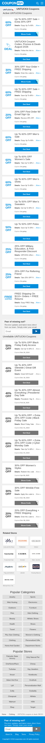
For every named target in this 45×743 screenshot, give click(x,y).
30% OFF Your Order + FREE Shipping (27, 68)
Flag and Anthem (9, 573)
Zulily (12, 691)
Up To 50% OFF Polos (27, 224)
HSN (33, 702)
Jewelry (12, 597)
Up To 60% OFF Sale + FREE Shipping (27, 90)
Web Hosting (12, 602)
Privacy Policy (34, 734)
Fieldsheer (22, 547)
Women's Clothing (33, 635)
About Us (9, 734)
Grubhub (32, 680)
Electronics (32, 602)
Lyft (12, 685)
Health (12, 624)
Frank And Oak (9, 560)
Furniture (32, 608)
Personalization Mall (33, 685)
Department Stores (32, 646)
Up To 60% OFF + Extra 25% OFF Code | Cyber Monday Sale (27, 443)
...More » (37, 25)
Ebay (12, 707)
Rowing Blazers (36, 573)
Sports (32, 597)
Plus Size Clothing (12, 635)
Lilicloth (22, 573)
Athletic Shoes (32, 619)
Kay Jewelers (33, 669)
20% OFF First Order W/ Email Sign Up (27, 113)
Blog (16, 734)
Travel (12, 629)
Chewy (33, 664)
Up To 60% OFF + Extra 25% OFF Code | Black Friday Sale (27, 418)
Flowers (33, 629)
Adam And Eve (12, 680)
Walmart (12, 702)
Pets (12, 613)
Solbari (36, 547)
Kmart (12, 675)
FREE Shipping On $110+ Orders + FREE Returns (26, 296)
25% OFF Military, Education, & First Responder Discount (26, 249)
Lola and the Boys (9, 547)
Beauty (12, 619)
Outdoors (12, 608)
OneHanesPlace (12, 664)
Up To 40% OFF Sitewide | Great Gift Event (25, 368)
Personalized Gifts (33, 640)
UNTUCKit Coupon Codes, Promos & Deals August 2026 (27, 44)
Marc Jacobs (36, 560)
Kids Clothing (33, 613)
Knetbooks (33, 675)
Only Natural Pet (32, 657)
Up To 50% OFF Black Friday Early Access (27, 343)
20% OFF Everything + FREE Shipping (27, 511)
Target (32, 707)
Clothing (12, 640)
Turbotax (12, 669)
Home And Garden (12, 646)
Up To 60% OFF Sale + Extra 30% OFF (27, 20)
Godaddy (32, 691)
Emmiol (22, 560)
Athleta (33, 696)
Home (4, 714)
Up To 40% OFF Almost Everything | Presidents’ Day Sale (27, 393)
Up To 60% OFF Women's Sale (23, 158)
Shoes (32, 624)
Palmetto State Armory (12, 657)
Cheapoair (12, 696)
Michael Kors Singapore (9, 585)
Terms (24, 734)
